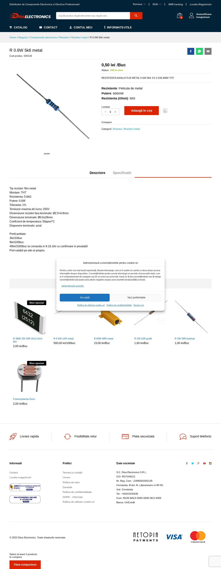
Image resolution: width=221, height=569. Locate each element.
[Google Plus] (198, 463)
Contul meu (83, 27)
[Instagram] (210, 463)
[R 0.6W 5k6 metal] (190, 51)
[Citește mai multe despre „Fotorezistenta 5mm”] (22, 393)
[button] (62, 333)
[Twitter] (193, 463)
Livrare (66, 477)
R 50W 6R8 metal (103, 338)
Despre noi (138, 305)
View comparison (25, 564)
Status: (105, 70)
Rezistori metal (132, 128)
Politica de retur (71, 482)
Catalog (20, 27)
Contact (50, 27)
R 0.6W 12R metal (64, 338)
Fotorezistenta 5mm (24, 399)
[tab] (97, 174)
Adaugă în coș (141, 110)
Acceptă (84, 297)
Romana (137, 4)
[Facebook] (187, 463)
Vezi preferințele (136, 297)
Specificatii (122, 173)
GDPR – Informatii (73, 497)
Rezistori (117, 128)
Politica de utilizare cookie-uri (91, 305)
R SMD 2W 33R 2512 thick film (27, 340)
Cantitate (106, 107)
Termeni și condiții (72, 472)
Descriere (97, 173)
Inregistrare (203, 17)
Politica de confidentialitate (119, 305)
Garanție (67, 487)
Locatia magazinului (20, 477)
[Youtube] (204, 463)
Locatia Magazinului (201, 4)
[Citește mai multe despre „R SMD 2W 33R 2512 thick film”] (22, 333)
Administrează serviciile (72, 286)
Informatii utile (119, 27)
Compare (165, 111)
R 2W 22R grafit (143, 338)
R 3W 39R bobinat (185, 338)
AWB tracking (175, 4)
